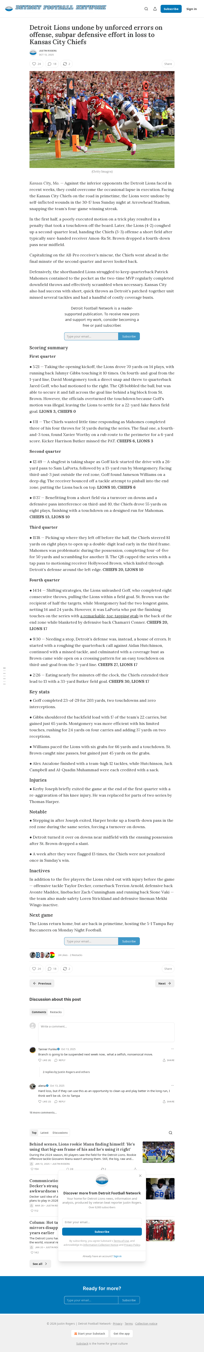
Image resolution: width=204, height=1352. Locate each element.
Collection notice (146, 1323)
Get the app (122, 1333)
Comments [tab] (39, 1012)
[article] (102, 1156)
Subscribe (171, 9)
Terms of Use (121, 1241)
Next (162, 983)
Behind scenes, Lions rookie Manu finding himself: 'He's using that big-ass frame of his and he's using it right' (82, 1147)
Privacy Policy (132, 1245)
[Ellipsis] (172, 1049)
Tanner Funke (47, 1049)
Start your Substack (91, 1333)
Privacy (117, 1323)
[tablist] (46, 1012)
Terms (129, 1323)
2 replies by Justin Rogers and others (66, 1072)
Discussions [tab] (60, 1133)
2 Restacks (76, 955)
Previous (44, 983)
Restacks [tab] (56, 1012)
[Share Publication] (155, 9)
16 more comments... (43, 1112)
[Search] (146, 9)
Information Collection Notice (100, 1245)
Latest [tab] (44, 1133)
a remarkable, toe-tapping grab (109, 615)
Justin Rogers (48, 50)
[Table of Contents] (4, 675)
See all (37, 1264)
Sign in (191, 9)
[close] (140, 1175)
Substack (82, 1343)
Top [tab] (34, 1133)
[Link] (24, 305)
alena (42, 1086)
